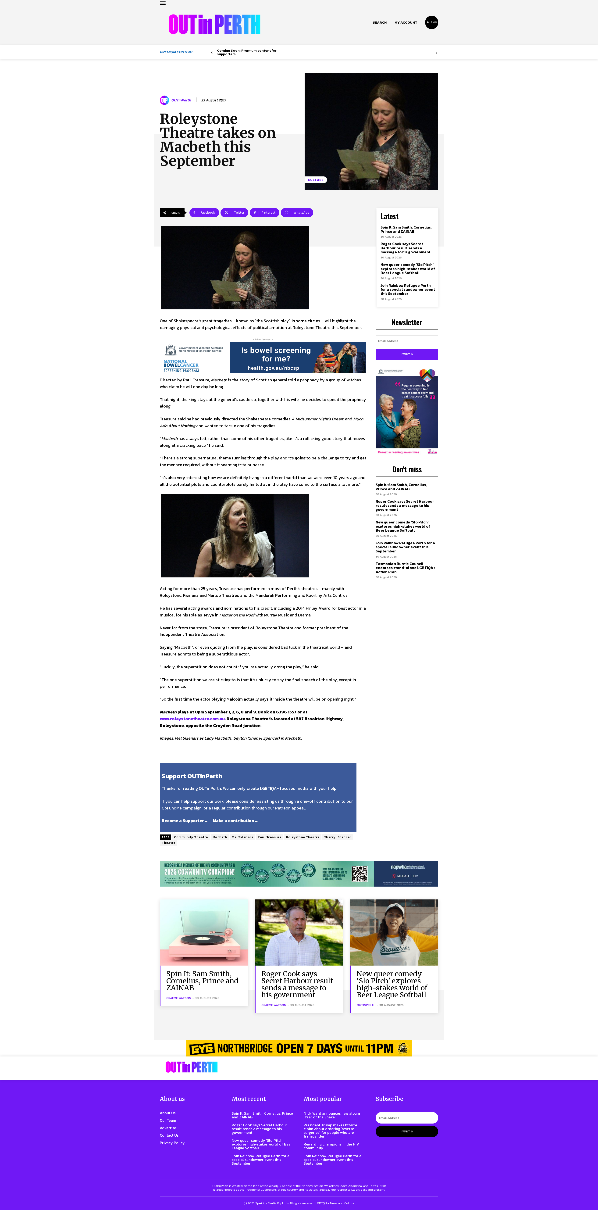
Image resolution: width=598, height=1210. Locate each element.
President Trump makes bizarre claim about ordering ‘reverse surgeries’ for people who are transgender (330, 1130)
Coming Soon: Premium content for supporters (247, 52)
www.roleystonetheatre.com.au (192, 719)
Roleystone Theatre (303, 837)
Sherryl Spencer (337, 837)
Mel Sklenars (242, 837)
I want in (407, 354)
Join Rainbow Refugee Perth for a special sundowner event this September (408, 289)
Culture (316, 180)
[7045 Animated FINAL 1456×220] (263, 357)
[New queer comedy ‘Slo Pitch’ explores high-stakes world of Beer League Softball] (394, 932)
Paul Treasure (269, 837)
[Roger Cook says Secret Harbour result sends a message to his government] (299, 932)
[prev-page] (212, 53)
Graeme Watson (178, 998)
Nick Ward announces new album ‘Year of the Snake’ (332, 1115)
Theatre (168, 842)
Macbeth (220, 837)
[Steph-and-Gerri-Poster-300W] (407, 412)
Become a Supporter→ (185, 820)
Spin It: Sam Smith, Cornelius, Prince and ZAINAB (406, 229)
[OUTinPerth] (165, 100)
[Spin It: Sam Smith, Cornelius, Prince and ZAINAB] (204, 932)
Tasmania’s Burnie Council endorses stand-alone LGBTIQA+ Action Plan (405, 568)
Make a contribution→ (235, 820)
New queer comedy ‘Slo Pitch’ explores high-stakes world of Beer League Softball (408, 269)
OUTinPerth (181, 100)
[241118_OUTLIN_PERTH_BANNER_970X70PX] (299, 1048)
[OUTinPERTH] (214, 24)
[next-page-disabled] (436, 53)
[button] (380, 22)
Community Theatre (191, 837)
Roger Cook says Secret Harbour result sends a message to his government (406, 248)
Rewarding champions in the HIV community (331, 1146)
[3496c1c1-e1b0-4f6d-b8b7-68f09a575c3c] (299, 874)
